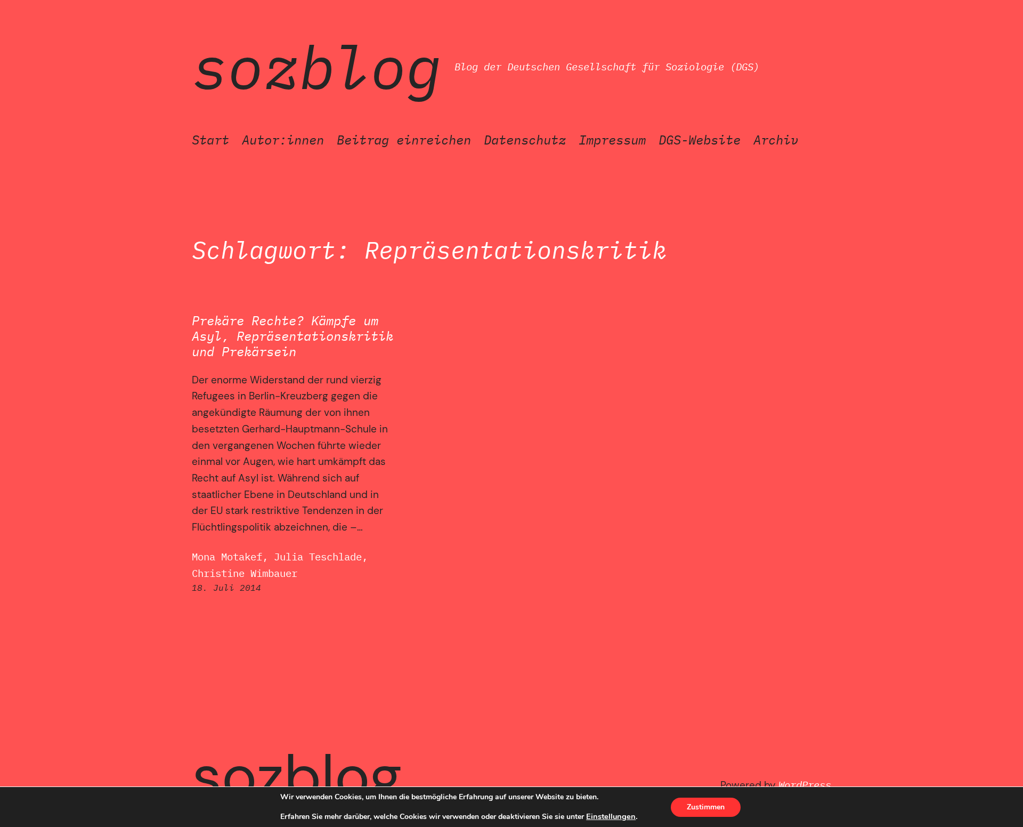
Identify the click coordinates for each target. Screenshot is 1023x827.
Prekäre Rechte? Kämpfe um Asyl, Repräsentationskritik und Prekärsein (292, 336)
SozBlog (317, 67)
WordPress (804, 784)
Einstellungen (611, 816)
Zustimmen (706, 807)
